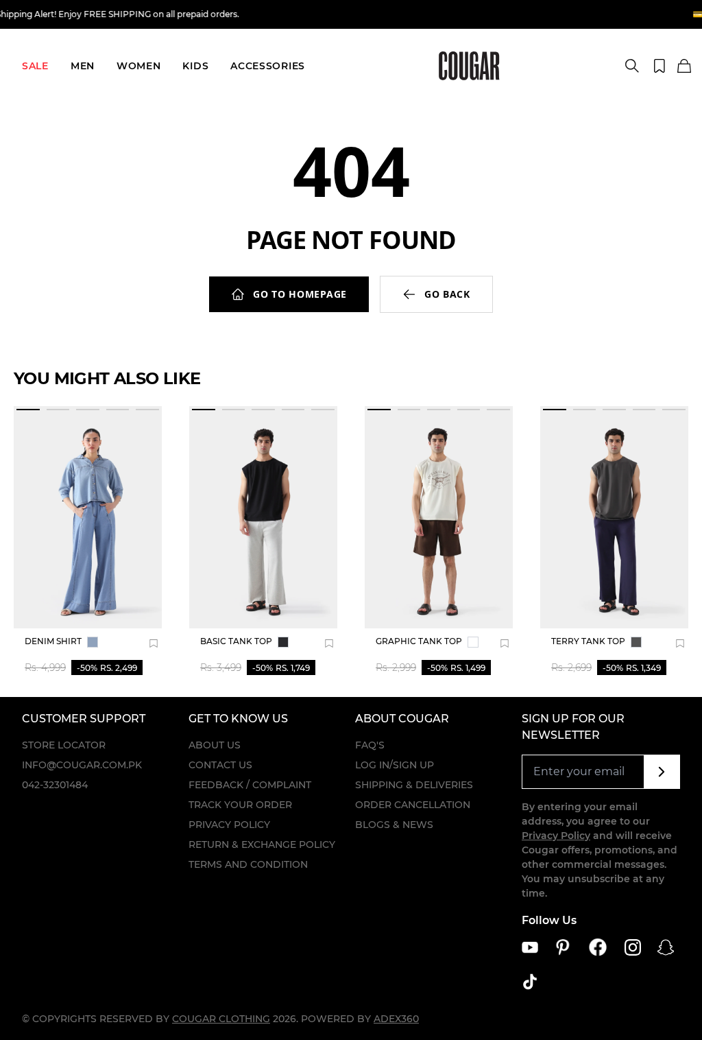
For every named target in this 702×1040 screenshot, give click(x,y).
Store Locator (64, 745)
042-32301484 (55, 785)
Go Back (447, 293)
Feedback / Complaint (250, 785)
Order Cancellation (412, 805)
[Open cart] (684, 66)
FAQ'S (370, 745)
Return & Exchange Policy (262, 844)
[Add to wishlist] (153, 643)
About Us (215, 745)
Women (139, 66)
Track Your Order (240, 805)
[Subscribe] (662, 772)
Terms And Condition (248, 864)
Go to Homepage (300, 293)
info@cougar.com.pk (82, 765)
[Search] (632, 65)
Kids (195, 66)
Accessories (267, 66)
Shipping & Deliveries (414, 785)
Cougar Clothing (221, 1019)
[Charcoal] (636, 642)
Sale (35, 66)
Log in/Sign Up (394, 765)
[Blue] (92, 642)
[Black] (283, 642)
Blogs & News (394, 824)
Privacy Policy (229, 824)
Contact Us (220, 765)
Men (83, 66)
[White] (473, 642)
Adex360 (396, 1019)
